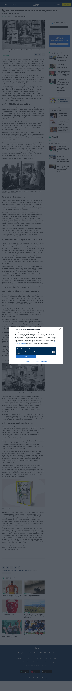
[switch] (53, 352)
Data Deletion (28, 361)
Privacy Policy (44, 361)
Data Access (36, 361)
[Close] (60, 329)
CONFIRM (25, 356)
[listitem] (35, 348)
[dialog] (36, 345)
